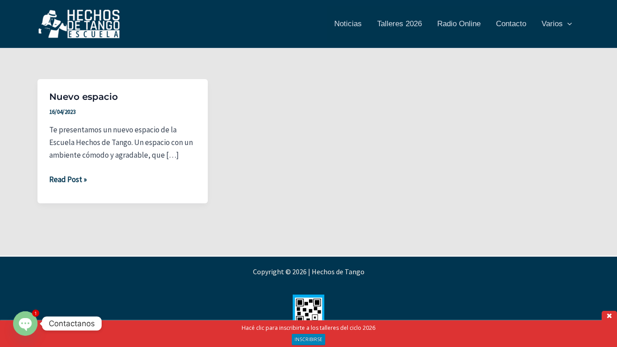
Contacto (511, 23)
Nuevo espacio (83, 96)
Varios (552, 23)
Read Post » (68, 180)
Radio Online (459, 23)
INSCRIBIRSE (308, 339)
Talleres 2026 (399, 23)
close (609, 315)
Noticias (348, 23)
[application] (567, 24)
